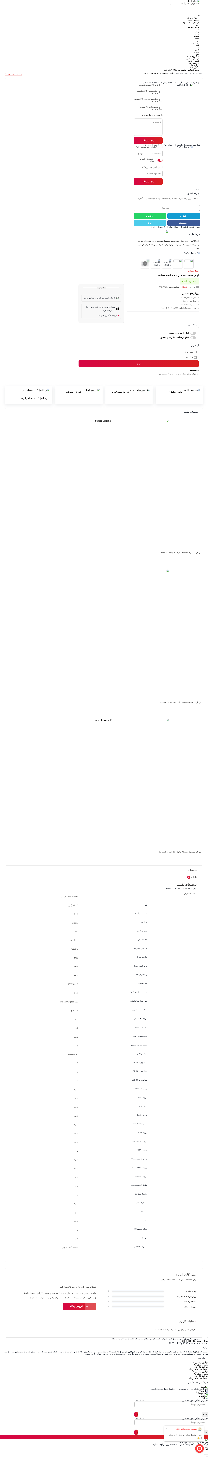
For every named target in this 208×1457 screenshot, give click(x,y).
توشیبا (197, 38)
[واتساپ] (175, 13)
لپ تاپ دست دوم (191, 22)
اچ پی (197, 31)
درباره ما (195, 65)
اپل (198, 29)
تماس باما (195, 67)
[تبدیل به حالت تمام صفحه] (206, 1454)
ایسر (197, 33)
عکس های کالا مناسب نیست (147, 92)
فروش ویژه (194, 63)
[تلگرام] (185, 13)
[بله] (166, 13)
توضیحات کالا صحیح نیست (148, 108)
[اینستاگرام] (195, 13)
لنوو (198, 24)
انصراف (205, 1414)
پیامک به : (189, 357)
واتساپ (149, 216)
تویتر (149, 223)
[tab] (104, 870)
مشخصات (193, 870)
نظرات (193, 877)
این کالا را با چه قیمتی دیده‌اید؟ (149, 147)
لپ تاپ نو (195, 42)
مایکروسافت (193, 27)
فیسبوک (183, 223)
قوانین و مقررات (200, 1362)
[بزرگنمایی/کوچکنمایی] (207, 1454)
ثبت (138, 363)
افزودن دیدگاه (76, 1306)
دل (198, 40)
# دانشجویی (164, 374)
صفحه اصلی (194, 20)
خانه (200, 73)
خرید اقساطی (193, 70)
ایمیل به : (189, 352)
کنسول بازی (194, 61)
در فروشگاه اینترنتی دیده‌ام (147, 160)
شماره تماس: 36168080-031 (195, 1341)
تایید (136, 1414)
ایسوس (196, 36)
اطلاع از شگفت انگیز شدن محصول (174, 338)
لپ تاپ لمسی (193, 58)
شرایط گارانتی (201, 1367)
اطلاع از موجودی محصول (178, 333)
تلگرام (183, 216)
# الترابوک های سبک (190, 374)
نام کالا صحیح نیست (148, 85)
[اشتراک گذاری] (205, 1454)
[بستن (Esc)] (204, 1454)
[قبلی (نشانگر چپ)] (207, 1456)
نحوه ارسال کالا (201, 1364)
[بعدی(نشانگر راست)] (206, 1456)
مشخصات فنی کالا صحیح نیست (146, 100)
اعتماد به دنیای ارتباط (198, 1369)
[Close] (0, 1437)
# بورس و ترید (175, 374)
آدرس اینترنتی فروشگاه (152, 167)
